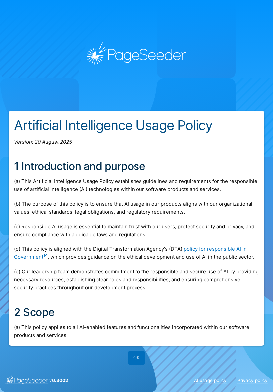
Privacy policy (252, 380)
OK (136, 357)
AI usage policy (210, 380)
